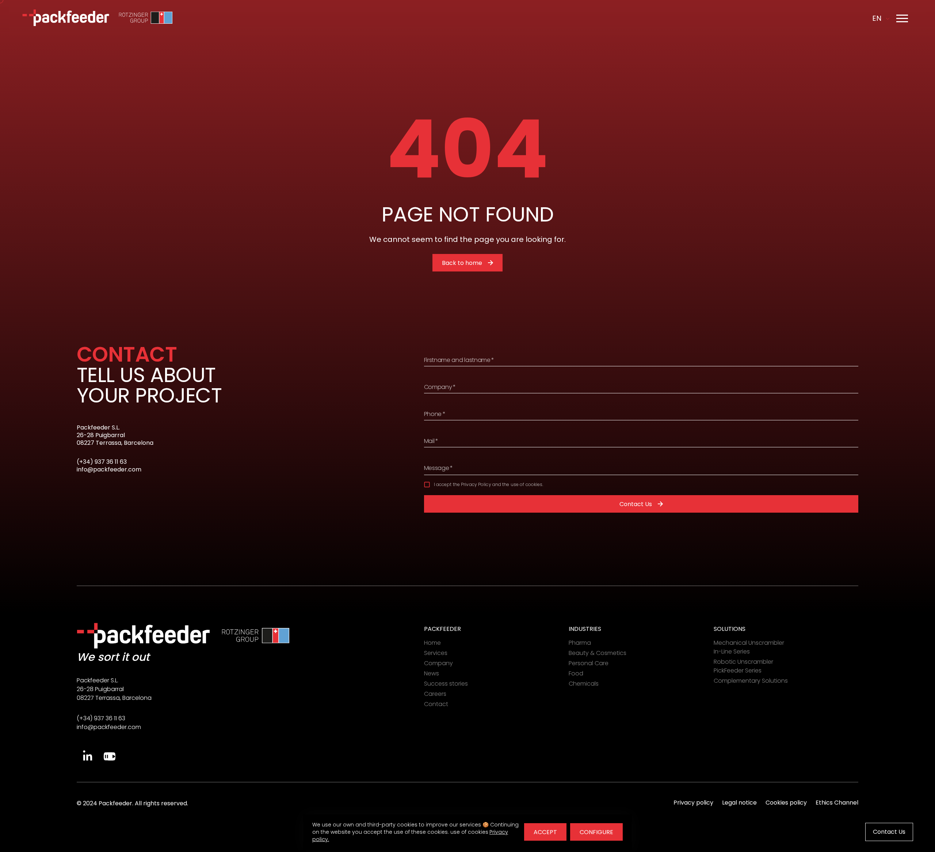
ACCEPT (545, 832)
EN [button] (877, 18)
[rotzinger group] (257, 636)
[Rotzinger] (145, 18)
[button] (902, 18)
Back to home (462, 263)
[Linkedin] (87, 756)
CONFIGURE (596, 832)
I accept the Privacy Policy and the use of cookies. (488, 484)
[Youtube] (109, 756)
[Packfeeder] (66, 18)
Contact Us (635, 504)
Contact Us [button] (889, 832)
